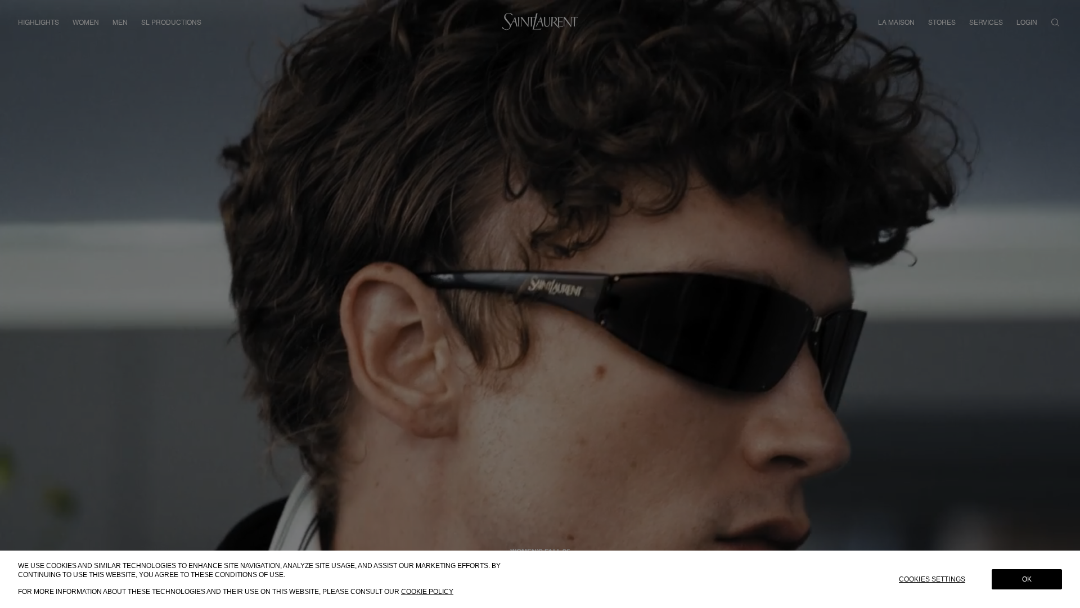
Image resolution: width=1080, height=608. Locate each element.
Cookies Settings (932, 579)
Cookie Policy (427, 592)
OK (1027, 579)
